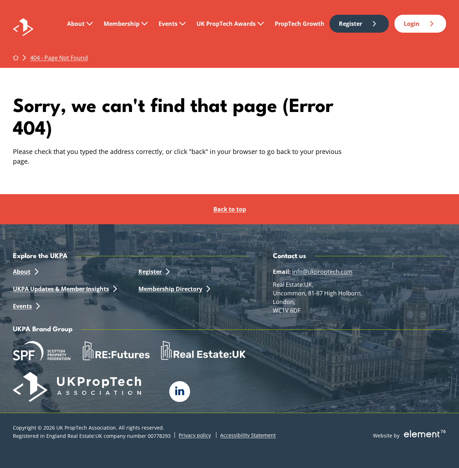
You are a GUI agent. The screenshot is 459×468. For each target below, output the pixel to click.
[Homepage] (33, 24)
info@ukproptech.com (322, 272)
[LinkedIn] (179, 391)
